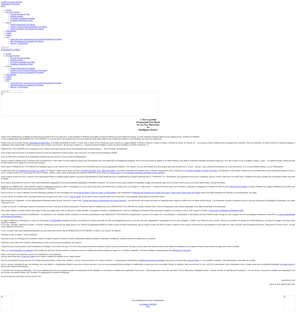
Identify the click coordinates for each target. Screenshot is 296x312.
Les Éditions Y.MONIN (148, 304)
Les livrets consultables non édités (22, 18)
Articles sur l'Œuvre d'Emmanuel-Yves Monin (27, 29)
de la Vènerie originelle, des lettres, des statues (200, 171)
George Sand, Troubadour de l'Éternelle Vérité (226, 210)
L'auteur (9, 33)
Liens (8, 37)
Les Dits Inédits (110, 193)
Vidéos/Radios (11, 31)
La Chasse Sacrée (286, 264)
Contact (8, 35)
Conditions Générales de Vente (21, 20)
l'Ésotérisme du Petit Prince (39, 143)
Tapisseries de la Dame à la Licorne (32, 171)
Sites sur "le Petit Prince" (19, 43)
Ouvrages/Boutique (13, 12)
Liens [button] (8, 81)
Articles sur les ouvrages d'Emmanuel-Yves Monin (28, 27)
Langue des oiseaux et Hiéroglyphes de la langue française (104, 201)
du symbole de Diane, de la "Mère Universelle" (98, 171)
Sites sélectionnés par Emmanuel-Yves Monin (26, 41)
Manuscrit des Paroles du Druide (152, 260)
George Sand (114, 173)
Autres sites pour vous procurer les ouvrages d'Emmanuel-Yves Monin (36, 39)
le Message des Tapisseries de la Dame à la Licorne (151, 193)
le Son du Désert (83, 193)
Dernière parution (16, 16)
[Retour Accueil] (10, 4)
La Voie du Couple (27, 256)
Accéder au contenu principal (11, 2)
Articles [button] (8, 66)
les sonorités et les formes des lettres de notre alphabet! (144, 173)
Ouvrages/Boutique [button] (13, 56)
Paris (148, 306)
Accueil (8, 10)
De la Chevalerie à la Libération (21, 250)
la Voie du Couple (96, 193)
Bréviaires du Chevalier (238, 187)
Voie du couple (75, 197)
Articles (8, 23)
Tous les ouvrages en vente (20, 14)
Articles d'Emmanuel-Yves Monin (22, 25)
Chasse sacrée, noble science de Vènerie (185, 193)
